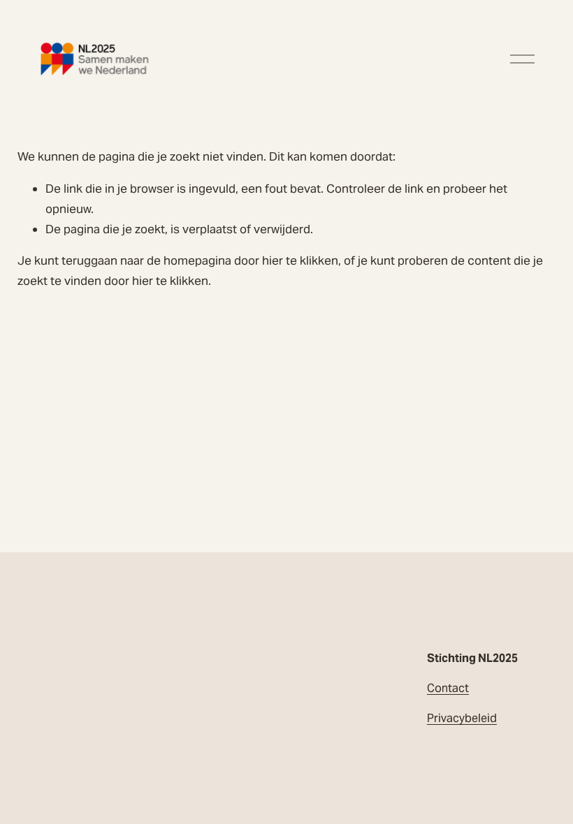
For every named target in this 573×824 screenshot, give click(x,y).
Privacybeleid (462, 718)
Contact (448, 688)
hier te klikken (300, 260)
